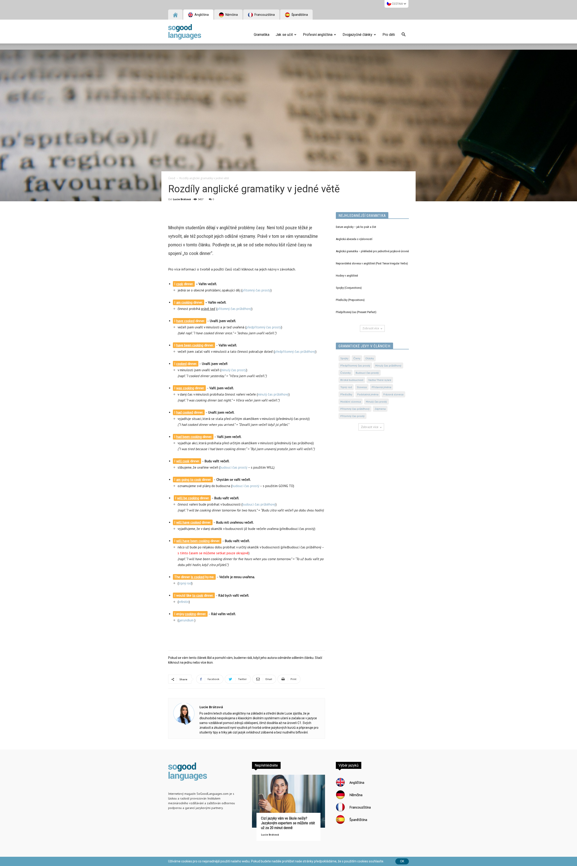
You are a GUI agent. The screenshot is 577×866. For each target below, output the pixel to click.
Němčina (231, 14)
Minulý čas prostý (376, 401)
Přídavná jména (381, 387)
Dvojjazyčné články (357, 34)
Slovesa (362, 387)
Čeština (397, 3)
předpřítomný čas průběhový (295, 351)
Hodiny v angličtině (347, 275)
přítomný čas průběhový (234, 309)
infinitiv (184, 602)
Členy (356, 358)
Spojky (344, 358)
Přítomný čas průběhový (355, 408)
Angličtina (201, 14)
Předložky (346, 394)
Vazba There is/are (379, 380)
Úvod (171, 178)
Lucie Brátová (182, 199)
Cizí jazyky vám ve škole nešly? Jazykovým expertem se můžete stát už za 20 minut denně (288, 823)
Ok (402, 861)
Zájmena (380, 408)
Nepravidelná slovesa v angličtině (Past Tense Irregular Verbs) (372, 263)
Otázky (369, 358)
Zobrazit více (370, 328)
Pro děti (388, 34)
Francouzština (264, 14)
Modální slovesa (350, 401)
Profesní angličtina (317, 34)
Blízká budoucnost (351, 380)
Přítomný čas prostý (352, 416)
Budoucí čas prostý (367, 372)
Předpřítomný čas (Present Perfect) (356, 312)
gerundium (186, 620)
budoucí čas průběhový (259, 504)
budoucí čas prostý (233, 467)
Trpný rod (346, 387)
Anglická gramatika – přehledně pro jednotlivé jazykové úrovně (372, 251)
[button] (403, 35)
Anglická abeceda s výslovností (354, 239)
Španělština (299, 14)
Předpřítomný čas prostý (355, 365)
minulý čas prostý (233, 370)
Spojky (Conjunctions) (349, 287)
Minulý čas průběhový (388, 365)
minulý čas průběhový (273, 394)
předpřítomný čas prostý (263, 327)
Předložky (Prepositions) (350, 300)
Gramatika (261, 34)
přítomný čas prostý (256, 290)
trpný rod (185, 583)
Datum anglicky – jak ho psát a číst (356, 227)
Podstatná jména (367, 394)
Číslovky (345, 372)
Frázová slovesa (393, 394)
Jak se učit (284, 34)
